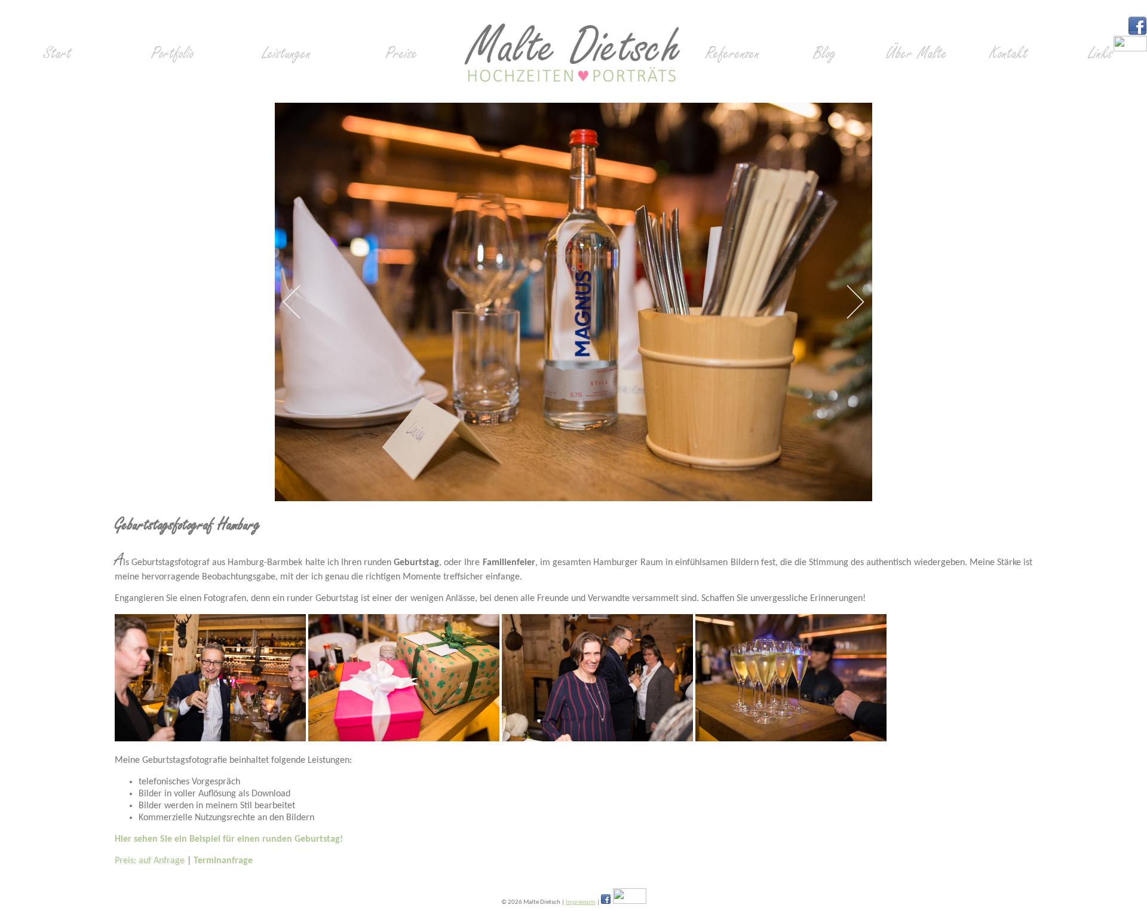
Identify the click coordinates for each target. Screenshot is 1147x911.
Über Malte (916, 53)
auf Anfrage (162, 861)
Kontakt (1008, 53)
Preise (401, 53)
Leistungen (286, 53)
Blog (825, 53)
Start (58, 53)
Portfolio (172, 53)
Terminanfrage (223, 861)
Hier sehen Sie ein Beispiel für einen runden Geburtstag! (229, 839)
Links (1100, 53)
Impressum (581, 902)
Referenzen (733, 53)
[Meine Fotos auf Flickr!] (1130, 49)
